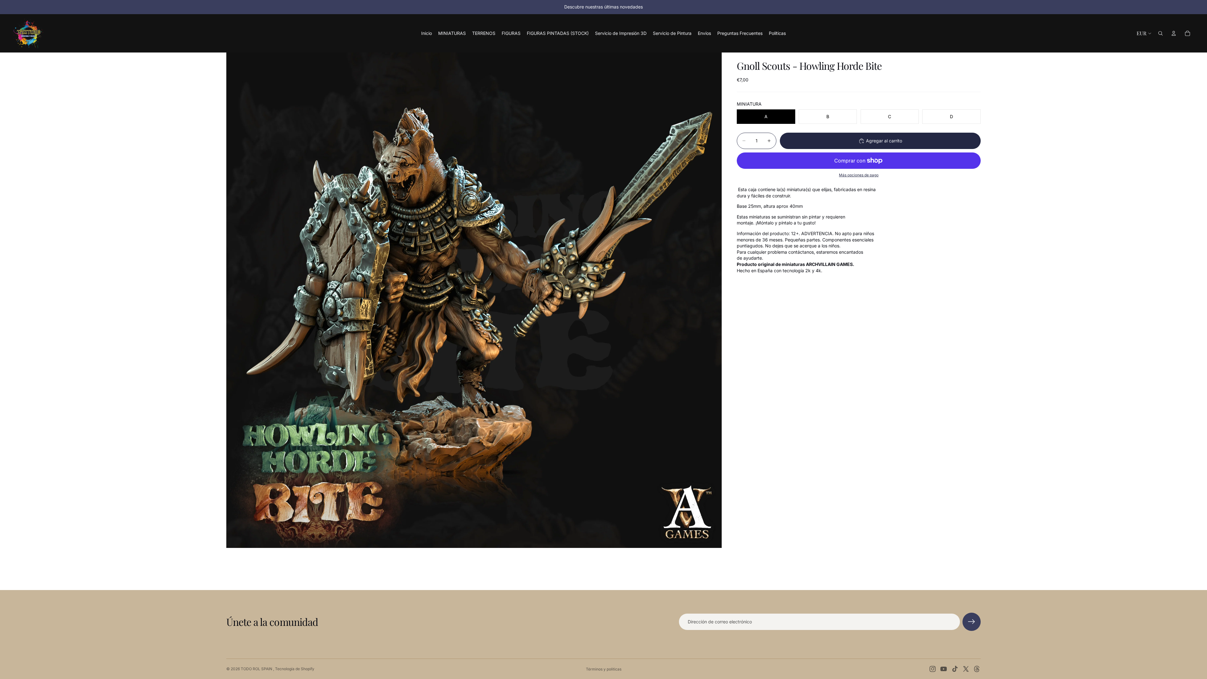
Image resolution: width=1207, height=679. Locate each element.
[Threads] (977, 669)
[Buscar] (1160, 33)
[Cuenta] (1174, 33)
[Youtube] (943, 669)
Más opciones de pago (859, 175)
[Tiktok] (955, 669)
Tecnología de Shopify (294, 668)
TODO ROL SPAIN (257, 668)
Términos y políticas (603, 669)
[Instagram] (932, 669)
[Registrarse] (971, 622)
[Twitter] (966, 669)
